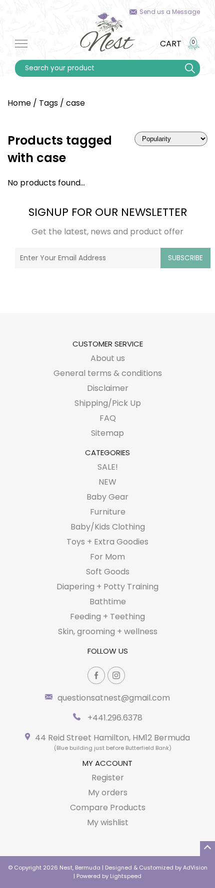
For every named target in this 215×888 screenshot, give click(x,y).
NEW (107, 482)
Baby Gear (107, 497)
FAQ (108, 418)
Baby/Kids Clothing (107, 527)
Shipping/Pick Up (107, 403)
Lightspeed (126, 876)
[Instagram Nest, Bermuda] (116, 675)
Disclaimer (107, 388)
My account (107, 763)
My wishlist (107, 822)
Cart (171, 43)
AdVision (195, 868)
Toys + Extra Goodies (107, 541)
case (75, 103)
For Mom (107, 556)
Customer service (107, 344)
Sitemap (107, 433)
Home (19, 103)
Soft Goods (108, 571)
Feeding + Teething (107, 616)
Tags (48, 103)
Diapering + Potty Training (107, 586)
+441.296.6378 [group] (114, 717)
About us (107, 358)
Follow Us (108, 651)
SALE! (108, 467)
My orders (108, 792)
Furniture (108, 512)
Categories (107, 452)
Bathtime (108, 601)
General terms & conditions (108, 373)
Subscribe (185, 258)
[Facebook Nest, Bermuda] (96, 675)
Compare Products (108, 807)
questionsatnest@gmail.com (114, 698)
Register (108, 777)
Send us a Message (170, 11)
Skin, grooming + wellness (108, 631)
